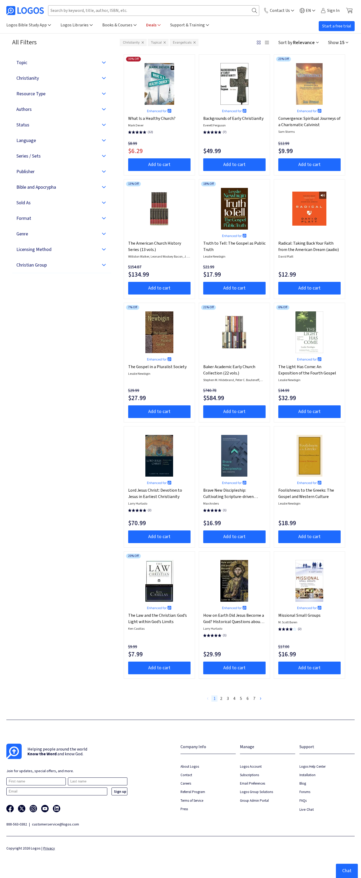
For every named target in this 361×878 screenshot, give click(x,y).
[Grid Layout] (258, 42)
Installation (307, 775)
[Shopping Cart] (349, 10)
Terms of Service (192, 800)
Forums (304, 792)
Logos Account (251, 766)
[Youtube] (45, 808)
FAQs (303, 800)
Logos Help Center (312, 766)
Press (184, 809)
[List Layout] (267, 42)
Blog (302, 783)
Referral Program (193, 792)
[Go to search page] (254, 10)
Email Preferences (252, 783)
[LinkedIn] (56, 808)
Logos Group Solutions (256, 792)
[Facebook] (10, 808)
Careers (186, 783)
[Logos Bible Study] (25, 10)
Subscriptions (249, 775)
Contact (186, 775)
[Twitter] (21, 808)
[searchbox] (153, 10)
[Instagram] (33, 808)
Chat (346, 870)
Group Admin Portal (254, 800)
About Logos (190, 766)
